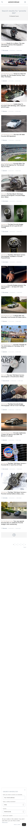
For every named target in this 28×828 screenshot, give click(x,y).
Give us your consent (7, 815)
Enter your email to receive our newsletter (12, 794)
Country (4, 808)
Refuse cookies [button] (17, 824)
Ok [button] (24, 824)
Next (25, 547)
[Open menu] (25, 2)
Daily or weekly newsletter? (9, 801)
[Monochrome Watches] (13, 2)
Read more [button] (5, 822)
